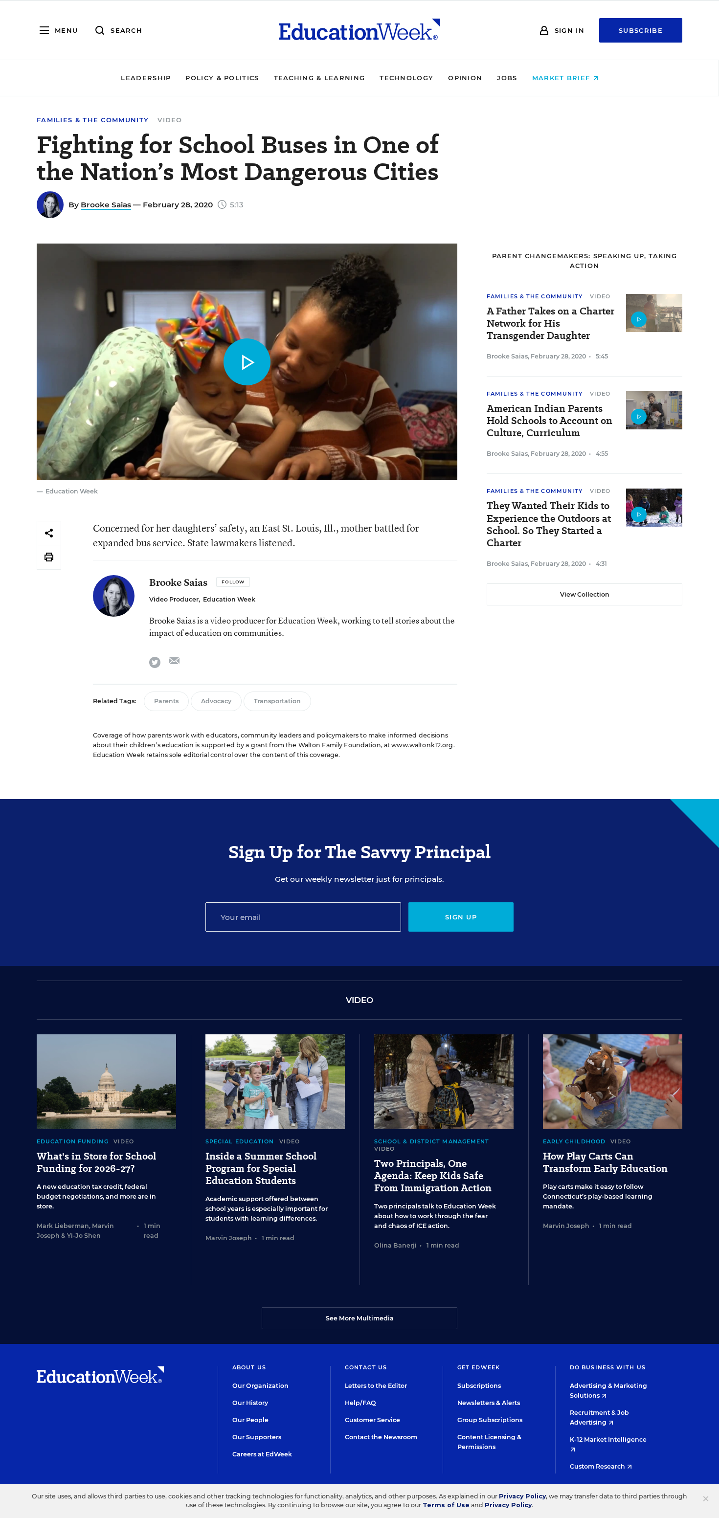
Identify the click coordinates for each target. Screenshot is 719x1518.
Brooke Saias (106, 204)
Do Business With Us (608, 1367)
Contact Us (366, 1367)
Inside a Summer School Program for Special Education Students (260, 1168)
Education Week (229, 599)
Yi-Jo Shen (84, 1235)
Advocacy (216, 701)
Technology (406, 78)
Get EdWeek (478, 1367)
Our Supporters (256, 1437)
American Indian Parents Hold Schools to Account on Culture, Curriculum (549, 420)
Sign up (461, 917)
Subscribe (641, 30)
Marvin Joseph (228, 1238)
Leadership (146, 78)
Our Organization (260, 1385)
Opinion (465, 78)
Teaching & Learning (319, 78)
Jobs (507, 78)
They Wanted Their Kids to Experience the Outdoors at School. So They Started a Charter (549, 524)
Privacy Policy (522, 1496)
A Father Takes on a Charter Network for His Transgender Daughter (550, 323)
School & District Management (432, 1141)
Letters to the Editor (376, 1385)
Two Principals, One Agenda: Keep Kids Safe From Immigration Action (433, 1176)
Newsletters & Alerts (488, 1402)
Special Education (239, 1141)
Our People (250, 1420)
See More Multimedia (360, 1318)
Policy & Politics (222, 78)
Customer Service (372, 1420)
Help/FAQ (360, 1402)
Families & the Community (93, 120)
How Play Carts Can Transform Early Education (605, 1162)
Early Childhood (574, 1141)
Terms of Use (446, 1505)
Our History (250, 1402)
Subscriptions (479, 1385)
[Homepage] (359, 30)
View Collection (584, 594)
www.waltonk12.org (422, 745)
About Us (249, 1367)
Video (169, 120)
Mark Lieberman (63, 1225)
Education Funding (73, 1141)
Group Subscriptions (489, 1420)
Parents (166, 701)
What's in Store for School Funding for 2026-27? (96, 1162)
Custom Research (598, 1466)
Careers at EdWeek (262, 1454)
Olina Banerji (395, 1245)
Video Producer (174, 599)
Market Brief (562, 78)
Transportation (277, 701)
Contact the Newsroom (381, 1437)
